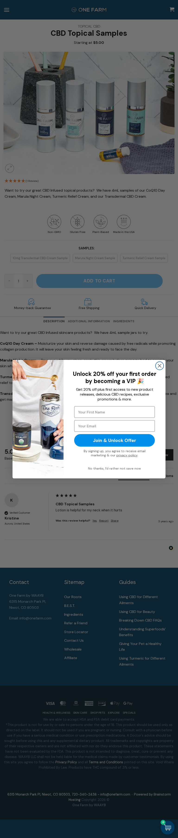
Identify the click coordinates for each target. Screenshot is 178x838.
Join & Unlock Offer (114, 440)
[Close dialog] (160, 366)
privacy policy (127, 455)
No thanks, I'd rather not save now (114, 468)
